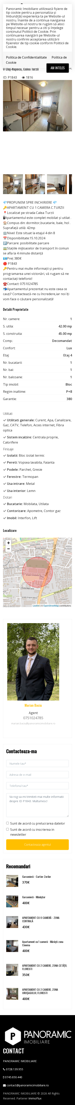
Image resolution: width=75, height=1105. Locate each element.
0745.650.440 (13, 1077)
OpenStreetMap (51, 605)
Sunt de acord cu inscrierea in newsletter (32, 832)
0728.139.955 (14, 1069)
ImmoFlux (34, 1098)
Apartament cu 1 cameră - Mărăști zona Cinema (42, 943)
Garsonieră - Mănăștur (33, 897)
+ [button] (8, 542)
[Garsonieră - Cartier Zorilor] (12, 880)
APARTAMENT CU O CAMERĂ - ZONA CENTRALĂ (40, 919)
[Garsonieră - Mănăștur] (12, 901)
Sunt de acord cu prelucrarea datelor (37, 823)
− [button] (8, 548)
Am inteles (58, 67)
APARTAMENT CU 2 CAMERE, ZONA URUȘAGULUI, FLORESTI (40, 991)
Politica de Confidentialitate (26, 57)
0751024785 (33, 717)
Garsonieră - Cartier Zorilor (36, 876)
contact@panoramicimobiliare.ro (28, 1085)
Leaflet (36, 605)
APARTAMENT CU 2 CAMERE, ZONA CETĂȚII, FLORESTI (44, 967)
